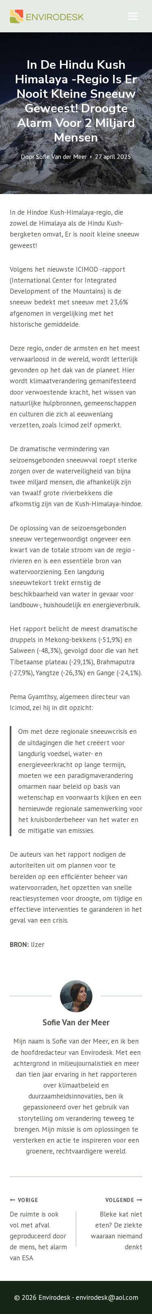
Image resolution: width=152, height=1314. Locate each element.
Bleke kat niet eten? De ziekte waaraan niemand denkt (116, 1223)
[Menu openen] (132, 16)
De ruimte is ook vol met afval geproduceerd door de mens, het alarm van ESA (38, 1229)
